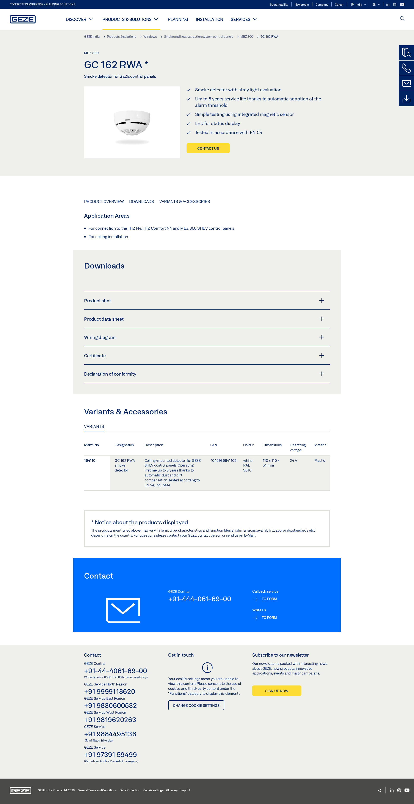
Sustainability (279, 4)
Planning (178, 19)
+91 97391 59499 (110, 754)
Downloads (141, 201)
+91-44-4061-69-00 (115, 670)
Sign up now (276, 691)
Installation (209, 19)
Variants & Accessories (184, 201)
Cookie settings (153, 790)
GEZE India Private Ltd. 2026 (56, 790)
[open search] (402, 19)
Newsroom (302, 4)
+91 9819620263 (110, 719)
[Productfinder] (406, 52)
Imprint (185, 790)
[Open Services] (254, 19)
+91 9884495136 (110, 734)
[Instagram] (395, 4)
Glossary (172, 790)
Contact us (208, 148)
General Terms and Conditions (97, 790)
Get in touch (181, 654)
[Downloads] (406, 98)
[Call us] (406, 68)
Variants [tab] (94, 426)
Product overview (104, 201)
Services (240, 19)
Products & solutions (127, 19)
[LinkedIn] (388, 4)
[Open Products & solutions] (156, 19)
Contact (92, 654)
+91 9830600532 (110, 705)
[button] (358, 4)
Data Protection (130, 790)
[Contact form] (406, 83)
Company (322, 4)
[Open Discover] (90, 19)
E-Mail (249, 535)
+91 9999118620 (109, 691)
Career (339, 4)
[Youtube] (402, 4)
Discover (76, 19)
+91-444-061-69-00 (199, 599)
